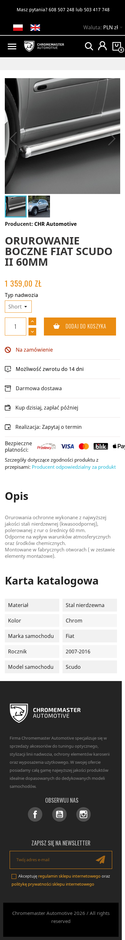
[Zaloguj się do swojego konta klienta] (102, 45)
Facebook (35, 814)
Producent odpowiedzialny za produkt (74, 467)
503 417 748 (97, 9)
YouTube (59, 814)
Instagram (83, 814)
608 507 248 (61, 9)
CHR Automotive (55, 223)
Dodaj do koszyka (75, 326)
